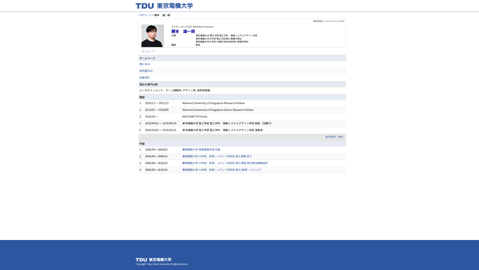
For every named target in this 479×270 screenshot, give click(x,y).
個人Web (144, 64)
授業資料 (144, 77)
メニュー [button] (146, 51)
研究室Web (146, 71)
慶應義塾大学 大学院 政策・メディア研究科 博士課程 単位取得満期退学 (225, 163)
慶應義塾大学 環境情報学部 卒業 (201, 149)
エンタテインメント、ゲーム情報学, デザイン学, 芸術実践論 (174, 90)
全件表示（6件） (335, 137)
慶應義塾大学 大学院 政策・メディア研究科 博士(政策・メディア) (221, 170)
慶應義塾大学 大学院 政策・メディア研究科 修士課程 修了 (217, 156)
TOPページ (145, 15)
